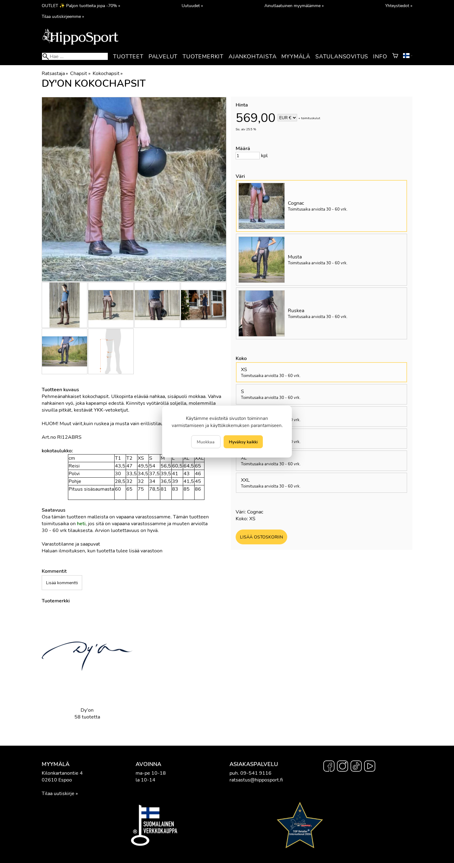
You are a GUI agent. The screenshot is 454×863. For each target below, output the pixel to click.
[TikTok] (356, 766)
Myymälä (295, 56)
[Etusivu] (80, 44)
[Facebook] (328, 766)
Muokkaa (206, 442)
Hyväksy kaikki (243, 442)
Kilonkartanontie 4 (62, 773)
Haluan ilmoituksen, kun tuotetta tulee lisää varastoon (102, 550)
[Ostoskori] (395, 56)
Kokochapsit (108, 73)
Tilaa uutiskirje (58, 793)
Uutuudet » (192, 5)
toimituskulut (310, 118)
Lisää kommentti (62, 583)
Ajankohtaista (252, 56)
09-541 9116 (255, 773)
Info (380, 56)
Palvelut (163, 56)
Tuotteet (128, 56)
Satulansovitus (341, 56)
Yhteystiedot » (398, 5)
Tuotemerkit (203, 56)
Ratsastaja (55, 73)
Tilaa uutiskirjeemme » (63, 16)
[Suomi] (407, 56)
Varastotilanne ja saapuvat (71, 544)
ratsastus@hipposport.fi (256, 780)
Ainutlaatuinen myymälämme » (294, 5)
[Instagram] (342, 766)
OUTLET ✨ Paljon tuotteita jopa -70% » (81, 5)
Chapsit (80, 73)
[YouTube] (369, 766)
